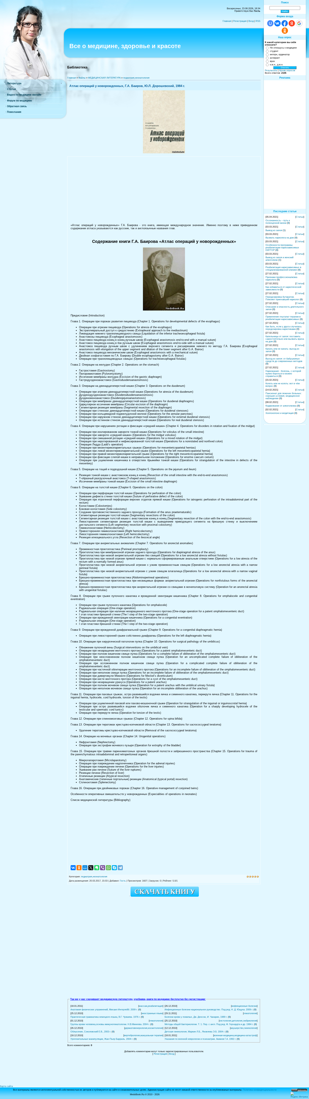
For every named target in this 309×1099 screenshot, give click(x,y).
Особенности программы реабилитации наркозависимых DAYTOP (282, 247)
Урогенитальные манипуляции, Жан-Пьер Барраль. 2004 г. (101, 1039)
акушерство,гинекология (244, 1028)
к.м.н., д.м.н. (276, 64)
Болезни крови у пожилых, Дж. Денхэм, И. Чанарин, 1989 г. (196, 1017)
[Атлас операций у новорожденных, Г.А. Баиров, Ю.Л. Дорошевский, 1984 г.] (164, 152)
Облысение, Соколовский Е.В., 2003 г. (90, 1031)
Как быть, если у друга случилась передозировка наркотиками (283, 327)
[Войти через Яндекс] (292, 23)
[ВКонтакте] (73, 867)
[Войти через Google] (299, 23)
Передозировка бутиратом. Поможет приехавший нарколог (282, 298)
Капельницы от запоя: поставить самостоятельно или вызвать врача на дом (284, 339)
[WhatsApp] (108, 867)
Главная (227, 21)
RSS (258, 21)
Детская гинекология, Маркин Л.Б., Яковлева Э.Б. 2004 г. (195, 1031)
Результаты (271, 70)
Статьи (300, 217)
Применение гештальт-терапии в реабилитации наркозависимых (283, 317)
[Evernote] (96, 867)
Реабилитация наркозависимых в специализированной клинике (283, 268)
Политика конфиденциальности (259, 1089)
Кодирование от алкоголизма (280, 405)
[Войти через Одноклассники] (285, 31)
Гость (123, 880)
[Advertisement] (164, 190)
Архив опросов (287, 70)
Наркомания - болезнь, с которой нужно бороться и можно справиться (283, 373)
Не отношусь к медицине (283, 47)
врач (272, 61)
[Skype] (114, 867)
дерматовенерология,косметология (144, 1028)
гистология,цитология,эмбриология (238, 1020)
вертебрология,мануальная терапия (143, 1035)
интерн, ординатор (280, 54)
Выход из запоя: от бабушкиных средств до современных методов (283, 359)
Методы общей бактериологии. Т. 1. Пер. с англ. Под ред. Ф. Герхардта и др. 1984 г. (209, 1024)
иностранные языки (152, 1013)
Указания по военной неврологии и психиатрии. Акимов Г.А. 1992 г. (200, 1039)
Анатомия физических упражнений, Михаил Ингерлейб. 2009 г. (103, 1009)
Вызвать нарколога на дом (279, 237)
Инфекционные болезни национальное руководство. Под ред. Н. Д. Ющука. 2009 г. (209, 1009)
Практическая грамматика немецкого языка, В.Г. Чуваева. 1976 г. (105, 1017)
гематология (250, 1013)
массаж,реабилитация (151, 1006)
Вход (251, 21)
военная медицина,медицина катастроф (235, 1035)
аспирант (275, 58)
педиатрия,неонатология (136, 77)
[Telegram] (120, 867)
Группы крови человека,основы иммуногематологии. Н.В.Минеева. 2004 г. (110, 1024)
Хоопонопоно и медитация (279, 413)
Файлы (82, 77)
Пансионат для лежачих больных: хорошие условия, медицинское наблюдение (283, 396)
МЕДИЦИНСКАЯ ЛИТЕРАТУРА (104, 77)
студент (274, 51)
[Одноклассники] (79, 867)
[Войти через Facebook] (284, 23)
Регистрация (240, 21)
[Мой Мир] (84, 867)
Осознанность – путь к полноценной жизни (277, 221)
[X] (90, 867)
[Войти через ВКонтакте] (277, 23)
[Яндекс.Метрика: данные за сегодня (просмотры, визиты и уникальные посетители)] (299, 1095)
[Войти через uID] (270, 23)
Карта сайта (6, 1086)
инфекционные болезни (244, 1006)
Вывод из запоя (273, 230)
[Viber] (102, 867)
